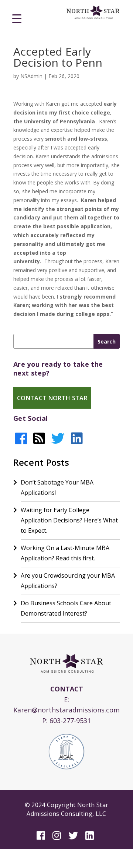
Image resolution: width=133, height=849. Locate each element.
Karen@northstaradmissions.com (66, 709)
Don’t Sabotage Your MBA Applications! (57, 487)
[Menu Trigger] (17, 18)
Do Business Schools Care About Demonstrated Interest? (66, 608)
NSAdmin (31, 76)
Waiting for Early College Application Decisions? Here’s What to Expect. (69, 520)
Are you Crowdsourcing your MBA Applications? (68, 580)
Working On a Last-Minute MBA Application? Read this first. (65, 553)
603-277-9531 (70, 720)
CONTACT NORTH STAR (52, 398)
